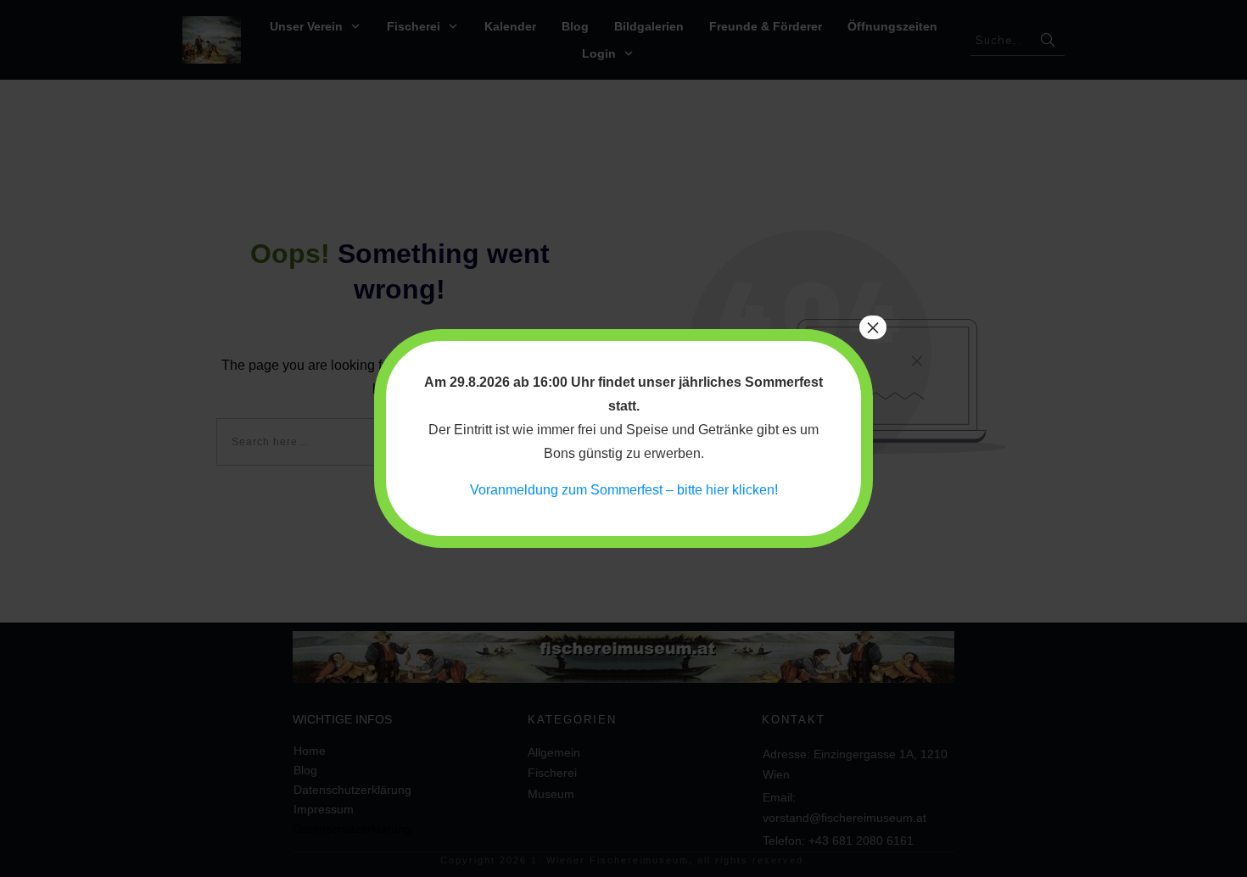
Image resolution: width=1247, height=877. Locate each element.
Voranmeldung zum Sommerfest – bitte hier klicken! (624, 490)
